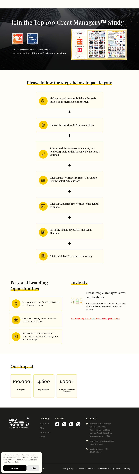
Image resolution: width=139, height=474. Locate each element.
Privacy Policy (68, 469)
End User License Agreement (109, 469)
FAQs (42, 436)
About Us (44, 423)
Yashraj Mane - (99, 450)
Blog (42, 428)
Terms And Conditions (85, 469)
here (69, 98)
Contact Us (45, 432)
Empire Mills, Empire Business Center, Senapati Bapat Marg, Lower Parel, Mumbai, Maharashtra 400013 (101, 429)
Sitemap (127, 469)
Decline (33, 468)
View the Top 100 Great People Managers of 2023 (95, 318)
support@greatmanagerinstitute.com (102, 442)
